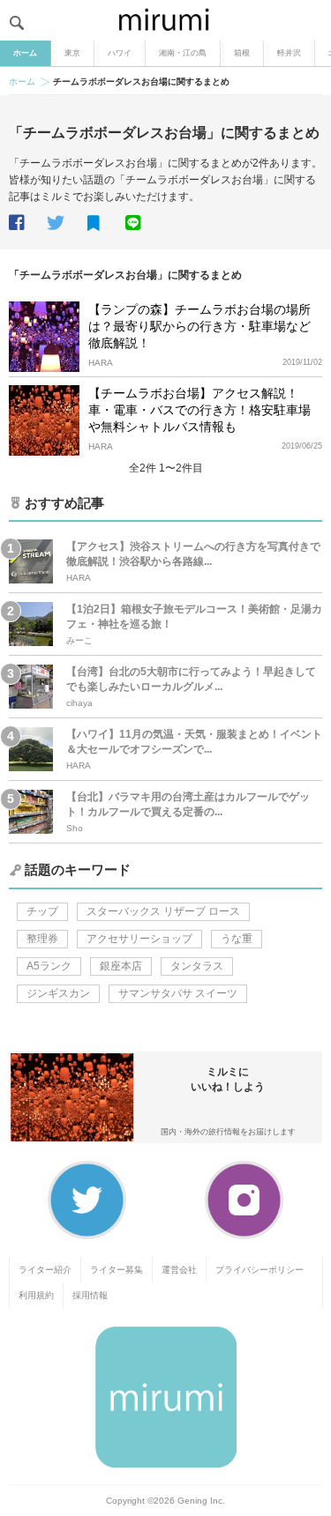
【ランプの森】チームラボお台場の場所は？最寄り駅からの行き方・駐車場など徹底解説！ (199, 326)
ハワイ (120, 52)
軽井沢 (289, 52)
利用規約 (36, 1295)
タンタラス (196, 966)
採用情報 (90, 1295)
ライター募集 (116, 1269)
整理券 (42, 939)
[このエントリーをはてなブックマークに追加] (105, 224)
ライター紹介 (45, 1269)
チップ (42, 911)
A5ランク (48, 966)
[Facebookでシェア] (26, 223)
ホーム (25, 52)
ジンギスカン (58, 993)
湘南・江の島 (183, 52)
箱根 (242, 52)
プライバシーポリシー (259, 1269)
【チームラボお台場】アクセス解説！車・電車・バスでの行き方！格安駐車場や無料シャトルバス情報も (199, 410)
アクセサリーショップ (139, 939)
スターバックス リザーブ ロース (163, 911)
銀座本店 (121, 966)
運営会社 (179, 1269)
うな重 (236, 939)
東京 (72, 52)
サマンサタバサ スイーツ (177, 993)
